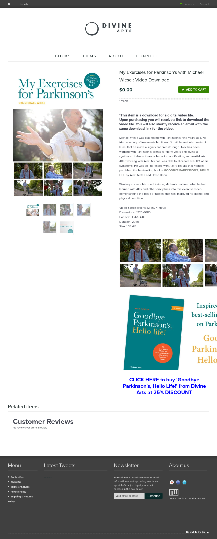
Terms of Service (20, 486)
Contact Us (17, 477)
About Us (16, 481)
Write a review (39, 427)
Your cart (190, 4)
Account (204, 4)
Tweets (48, 477)
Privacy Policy (18, 491)
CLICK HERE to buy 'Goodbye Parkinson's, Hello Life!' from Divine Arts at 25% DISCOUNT (164, 386)
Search (24, 4)
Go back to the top (195, 532)
